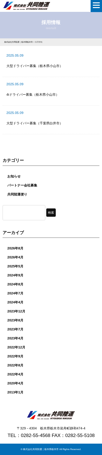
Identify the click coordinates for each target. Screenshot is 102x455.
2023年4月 (15, 338)
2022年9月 (15, 356)
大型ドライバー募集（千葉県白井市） (34, 123)
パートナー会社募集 (22, 185)
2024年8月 (15, 284)
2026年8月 (15, 248)
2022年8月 (15, 365)
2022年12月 (16, 347)
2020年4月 (15, 383)
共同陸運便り (17, 194)
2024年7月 (15, 293)
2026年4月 (15, 257)
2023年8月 (15, 320)
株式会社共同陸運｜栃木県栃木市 (41, 449)
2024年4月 (15, 302)
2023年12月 (16, 311)
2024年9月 (15, 275)
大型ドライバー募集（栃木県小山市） (34, 66)
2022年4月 (15, 374)
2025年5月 (15, 266)
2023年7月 (15, 329)
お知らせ (14, 176)
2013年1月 (15, 392)
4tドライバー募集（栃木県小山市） (32, 94)
